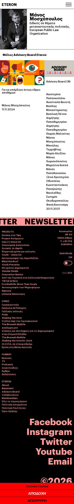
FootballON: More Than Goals (19, 284)
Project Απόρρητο (13, 238)
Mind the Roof (10, 261)
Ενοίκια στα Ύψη (11, 235)
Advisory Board (10, 391)
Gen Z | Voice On (11, 241)
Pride (5, 314)
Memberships (10, 398)
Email (60, 460)
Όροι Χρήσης (9, 411)
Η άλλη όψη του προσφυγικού (20, 320)
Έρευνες (7, 357)
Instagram (49, 431)
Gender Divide (10, 270)
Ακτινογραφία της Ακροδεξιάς (20, 258)
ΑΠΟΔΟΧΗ (37, 493)
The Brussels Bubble (13, 324)
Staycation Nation (12, 274)
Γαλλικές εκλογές (12, 311)
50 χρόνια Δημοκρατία (15, 267)
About (5, 384)
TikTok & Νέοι (10, 280)
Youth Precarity (11, 264)
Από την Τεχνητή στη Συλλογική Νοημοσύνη (28, 277)
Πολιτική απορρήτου (14, 404)
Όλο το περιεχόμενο (14, 401)
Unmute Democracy (13, 293)
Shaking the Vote (12, 317)
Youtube (54, 450)
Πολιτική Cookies (37, 486)
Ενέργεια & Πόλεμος (14, 307)
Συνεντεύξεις (10, 367)
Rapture (6, 290)
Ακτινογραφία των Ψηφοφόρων (21, 287)
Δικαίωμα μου (10, 327)
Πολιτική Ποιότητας (14, 407)
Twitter (56, 441)
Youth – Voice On (12, 254)
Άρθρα (6, 370)
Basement (7, 388)
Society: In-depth (12, 248)
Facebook (50, 421)
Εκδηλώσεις (9, 374)
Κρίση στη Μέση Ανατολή (17, 347)
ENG (65, 272)
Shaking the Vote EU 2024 (17, 340)
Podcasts (7, 364)
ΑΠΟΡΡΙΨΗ (37, 501)
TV (3, 361)
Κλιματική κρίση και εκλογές (18, 251)
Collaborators (10, 394)
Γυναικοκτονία (10, 304)
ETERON (9, 4)
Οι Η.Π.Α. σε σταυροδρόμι (17, 343)
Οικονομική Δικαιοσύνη (15, 244)
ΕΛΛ (70, 272)
